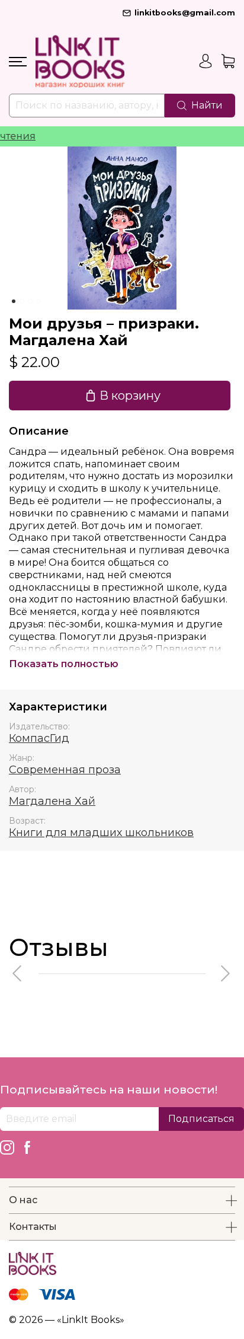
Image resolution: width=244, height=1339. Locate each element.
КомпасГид (39, 738)
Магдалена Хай (52, 801)
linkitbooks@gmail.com (184, 12)
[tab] (13, 301)
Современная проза (65, 769)
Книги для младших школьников (101, 832)
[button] (18, 973)
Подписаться (201, 1118)
